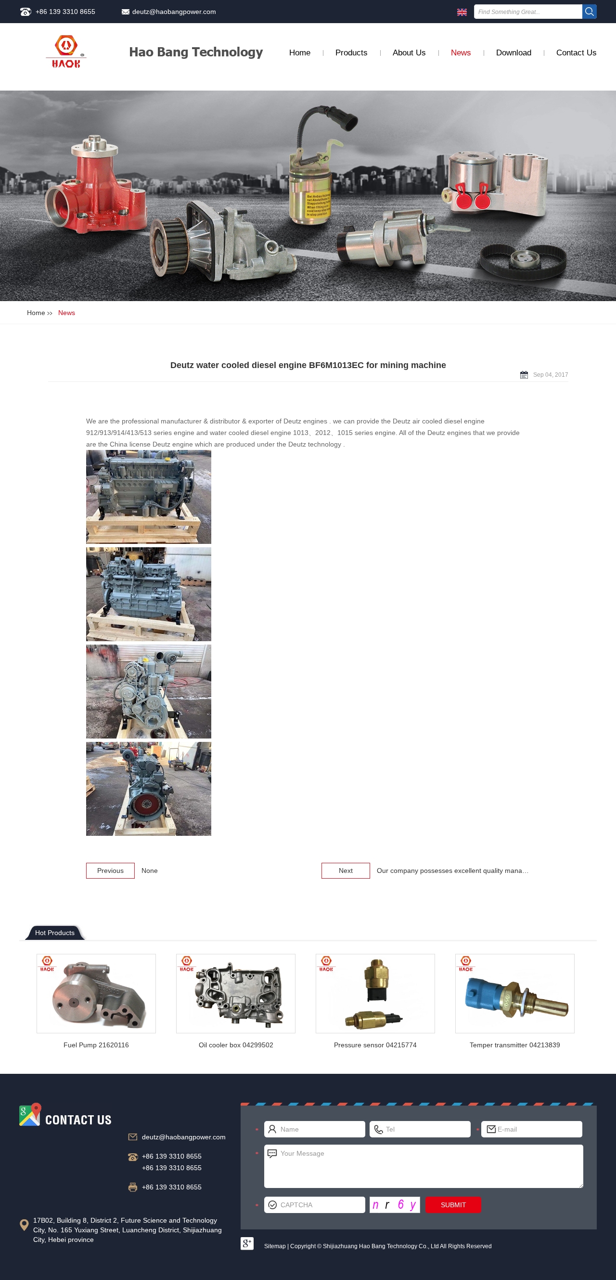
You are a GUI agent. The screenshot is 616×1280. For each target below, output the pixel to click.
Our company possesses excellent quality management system (473, 870)
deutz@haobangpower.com (174, 11)
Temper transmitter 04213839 (515, 1045)
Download (513, 52)
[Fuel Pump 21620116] (96, 993)
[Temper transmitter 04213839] (515, 993)
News (461, 52)
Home (299, 52)
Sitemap (275, 1246)
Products (351, 52)
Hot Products (55, 933)
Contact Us (576, 52)
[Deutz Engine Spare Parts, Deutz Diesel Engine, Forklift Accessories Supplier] (66, 57)
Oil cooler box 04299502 (236, 1045)
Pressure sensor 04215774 (375, 1045)
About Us (409, 52)
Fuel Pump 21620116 (96, 1045)
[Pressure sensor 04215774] (375, 993)
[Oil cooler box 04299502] (235, 993)
